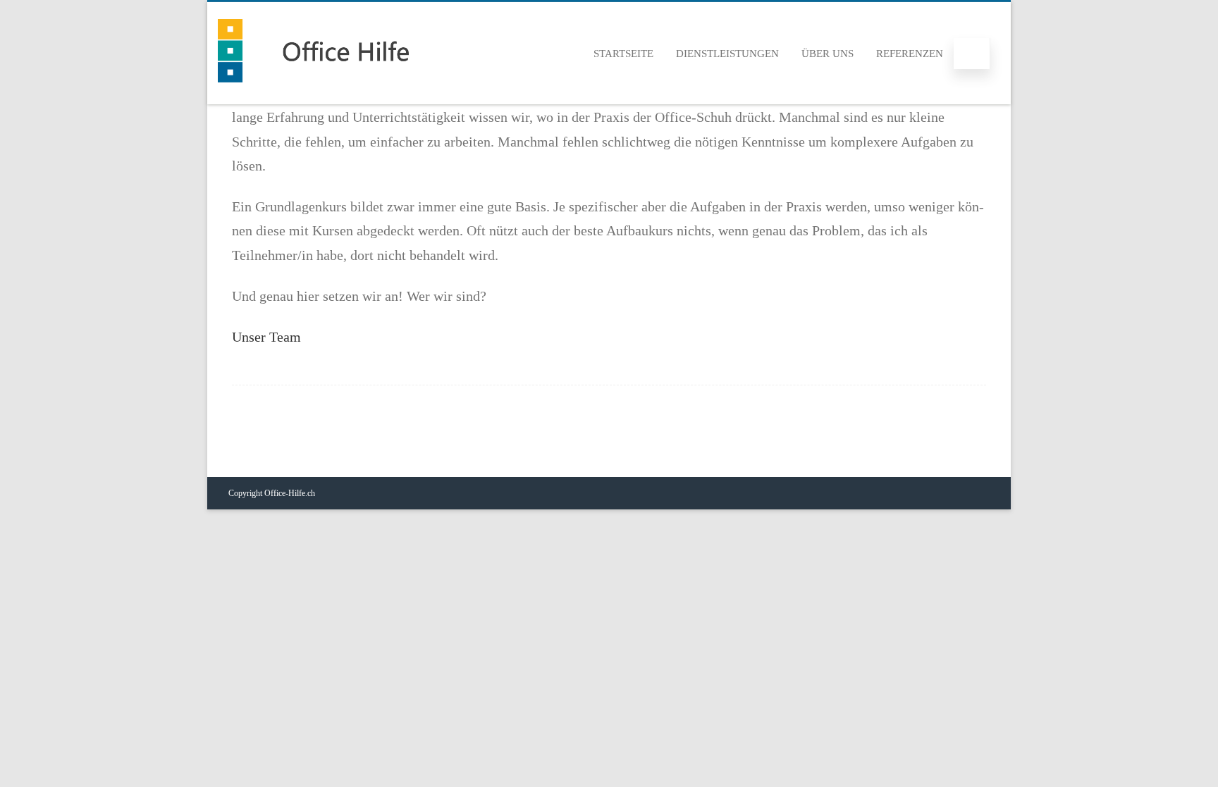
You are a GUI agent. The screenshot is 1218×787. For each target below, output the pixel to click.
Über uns (827, 53)
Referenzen (909, 53)
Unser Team (266, 337)
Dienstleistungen (727, 53)
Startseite (623, 53)
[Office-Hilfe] (313, 94)
